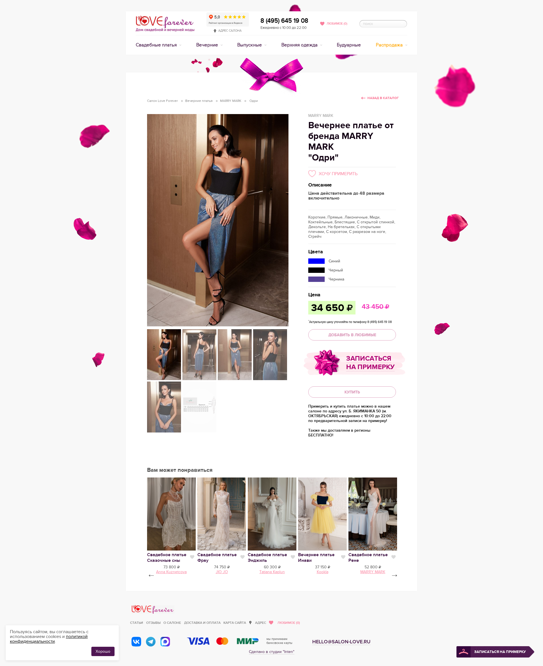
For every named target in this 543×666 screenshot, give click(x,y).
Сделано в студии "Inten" (271, 651)
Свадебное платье (166, 557)
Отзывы (153, 623)
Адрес (260, 623)
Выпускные (250, 45)
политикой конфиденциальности (49, 639)
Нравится (192, 557)
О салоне (172, 623)
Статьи (136, 623)
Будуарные (349, 45)
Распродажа (390, 45)
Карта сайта (234, 623)
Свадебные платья (157, 45)
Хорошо (103, 651)
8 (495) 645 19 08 (284, 20)
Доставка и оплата (202, 623)
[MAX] (165, 641)
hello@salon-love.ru (341, 642)
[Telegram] (151, 641)
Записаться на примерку (370, 362)
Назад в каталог (383, 98)
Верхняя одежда (300, 45)
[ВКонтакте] (136, 641)
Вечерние (207, 45)
